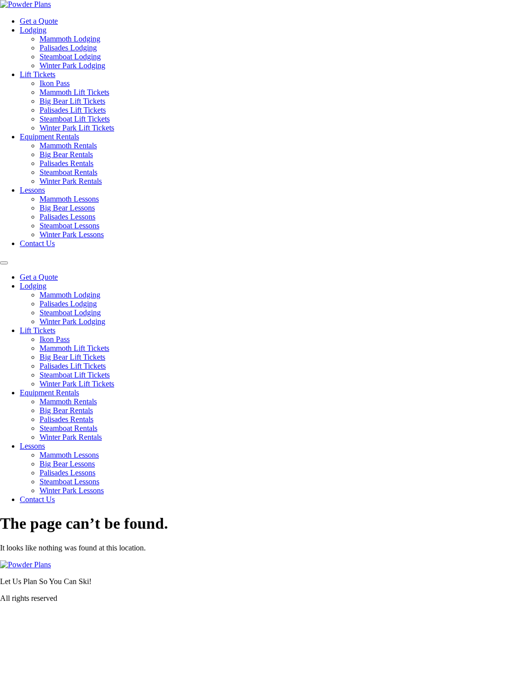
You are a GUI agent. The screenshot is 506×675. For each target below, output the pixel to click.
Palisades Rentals (66, 163)
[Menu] (4, 262)
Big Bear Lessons (67, 208)
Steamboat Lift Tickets (75, 119)
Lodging (33, 30)
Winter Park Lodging (72, 65)
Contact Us (37, 243)
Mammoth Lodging (70, 39)
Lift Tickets (37, 74)
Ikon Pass (55, 83)
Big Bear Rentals (66, 154)
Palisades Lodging (68, 47)
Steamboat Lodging (70, 56)
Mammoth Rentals (68, 145)
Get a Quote (39, 21)
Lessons (32, 190)
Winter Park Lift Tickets (77, 128)
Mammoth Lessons (69, 199)
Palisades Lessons (67, 216)
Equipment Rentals (49, 136)
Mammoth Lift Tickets (74, 92)
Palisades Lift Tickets (73, 110)
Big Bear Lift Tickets (72, 101)
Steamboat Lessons (69, 225)
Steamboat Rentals (68, 172)
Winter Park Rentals (71, 181)
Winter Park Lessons (72, 234)
